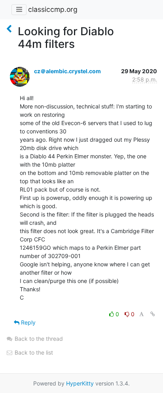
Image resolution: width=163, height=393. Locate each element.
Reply (27, 322)
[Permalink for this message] (152, 314)
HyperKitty (80, 383)
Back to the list (33, 352)
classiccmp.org (53, 9)
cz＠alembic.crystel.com (67, 71)
